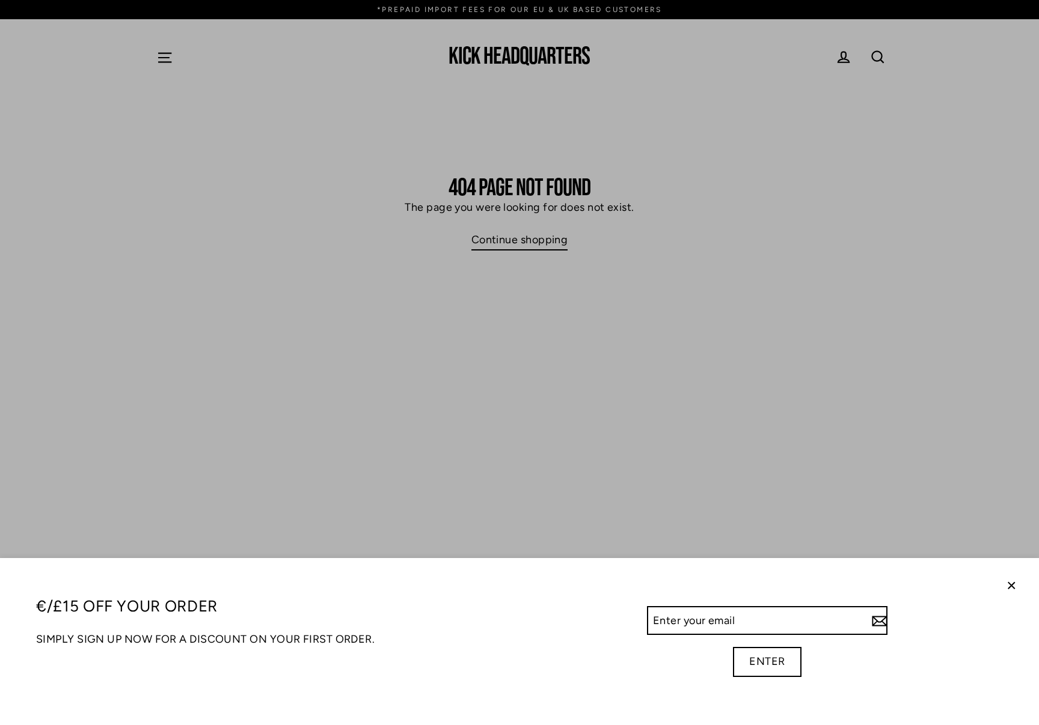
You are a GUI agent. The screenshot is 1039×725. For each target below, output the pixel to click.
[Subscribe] (877, 621)
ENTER (767, 661)
